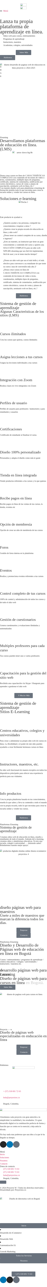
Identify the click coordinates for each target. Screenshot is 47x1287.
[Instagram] (3, 1144)
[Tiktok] (16, 1144)
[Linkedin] (10, 1144)
